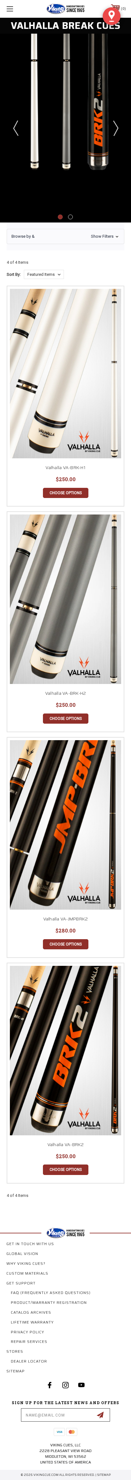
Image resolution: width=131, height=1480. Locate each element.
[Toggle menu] (18, 8)
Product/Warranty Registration (49, 1302)
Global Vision (22, 1254)
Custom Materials (27, 1273)
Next (115, 128)
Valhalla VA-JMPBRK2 (65, 918)
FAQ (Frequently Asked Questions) (51, 1293)
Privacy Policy (27, 1332)
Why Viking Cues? (25, 1263)
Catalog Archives (31, 1312)
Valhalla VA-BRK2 (65, 1144)
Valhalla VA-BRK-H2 (65, 693)
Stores (14, 1351)
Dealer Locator (29, 1361)
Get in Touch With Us (30, 1244)
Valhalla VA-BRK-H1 (65, 467)
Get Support (21, 1283)
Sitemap (15, 1371)
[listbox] (44, 274)
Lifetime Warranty (32, 1322)
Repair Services (29, 1341)
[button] (65, 236)
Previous (15, 128)
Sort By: (14, 274)
